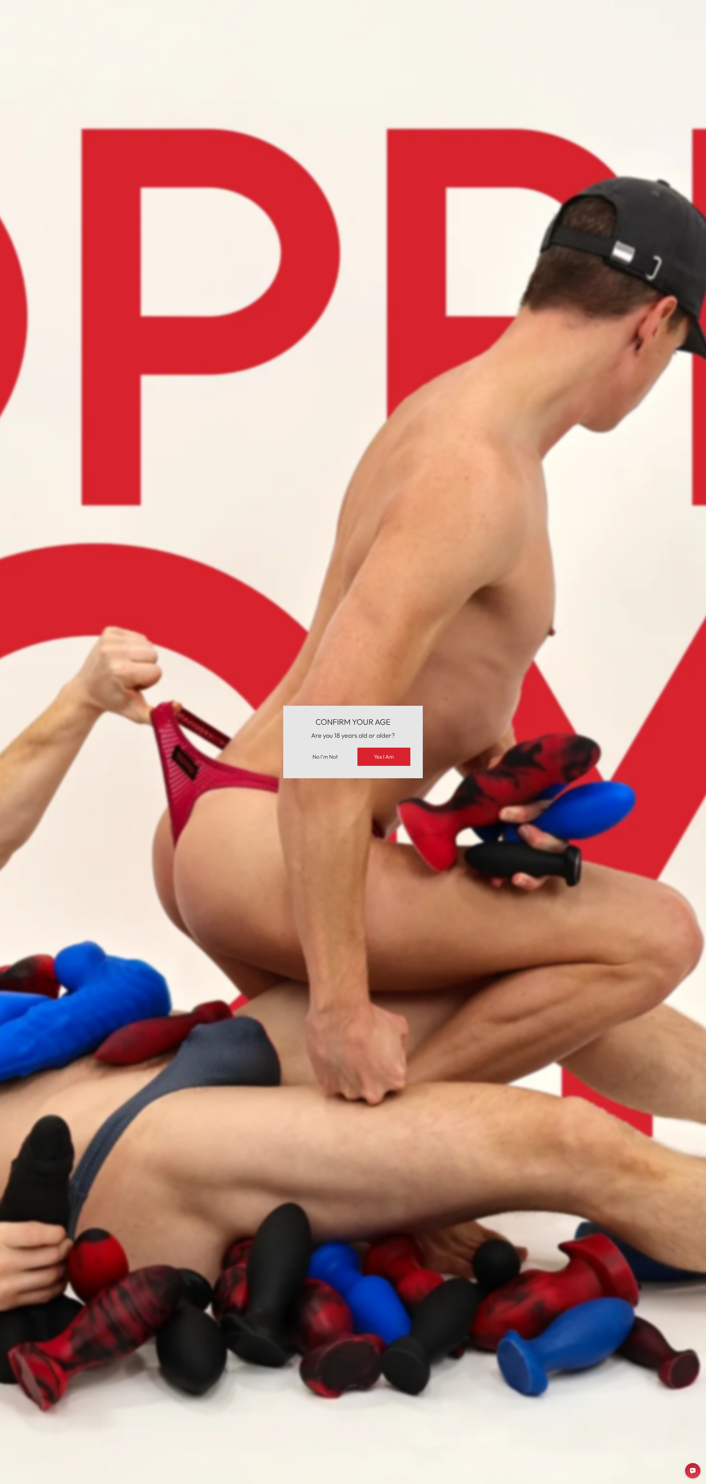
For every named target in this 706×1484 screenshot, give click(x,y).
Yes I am (384, 756)
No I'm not (325, 756)
